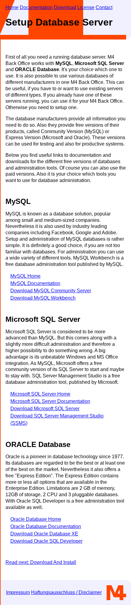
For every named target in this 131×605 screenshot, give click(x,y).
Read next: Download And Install (40, 562)
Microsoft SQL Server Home (40, 394)
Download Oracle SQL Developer (46, 541)
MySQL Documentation (35, 283)
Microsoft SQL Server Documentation (50, 401)
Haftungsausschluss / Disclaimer (66, 592)
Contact (104, 7)
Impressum (18, 592)
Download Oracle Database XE (44, 533)
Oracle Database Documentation (45, 526)
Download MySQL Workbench (43, 298)
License (85, 7)
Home (12, 7)
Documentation (36, 7)
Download (65, 7)
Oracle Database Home (35, 519)
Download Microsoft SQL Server (45, 408)
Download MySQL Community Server (50, 290)
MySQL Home (25, 276)
